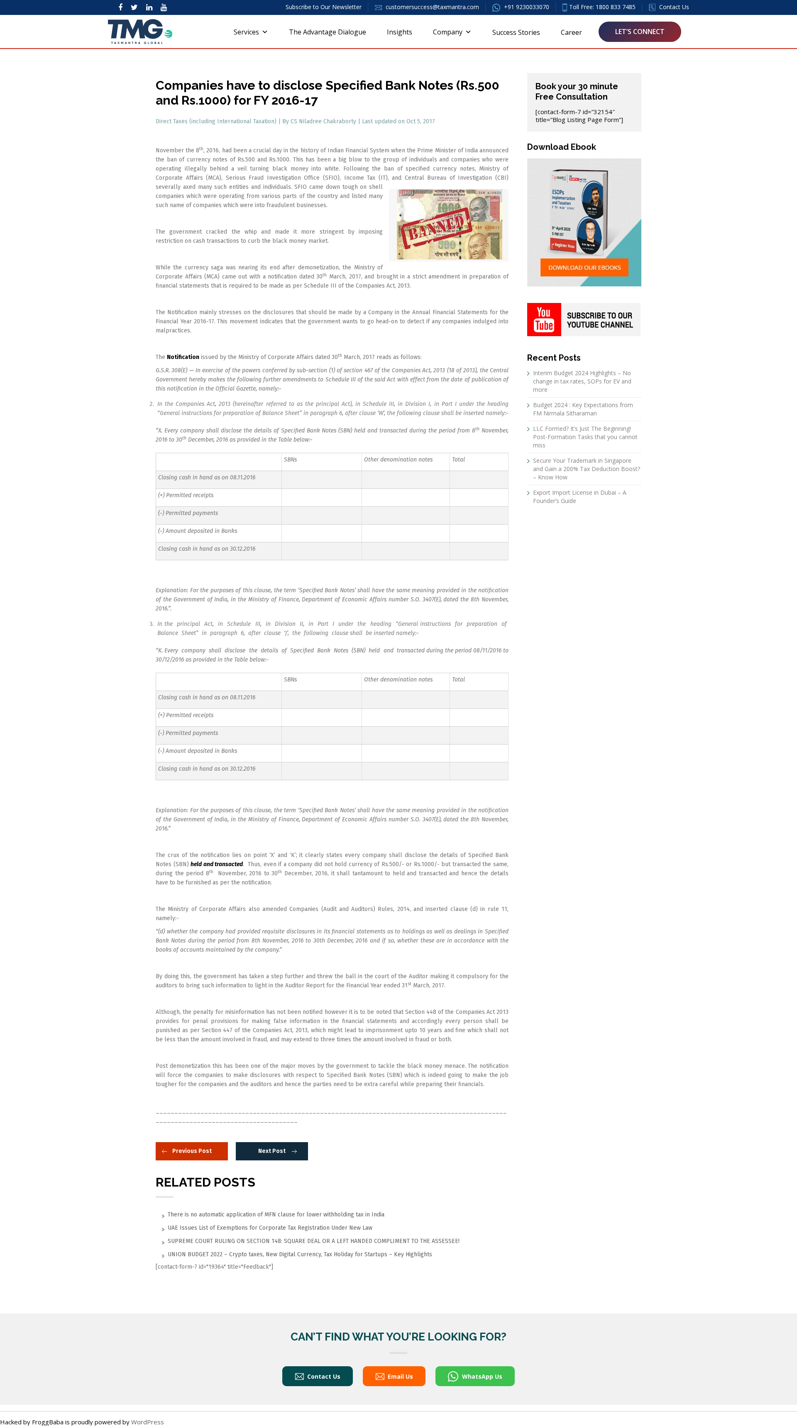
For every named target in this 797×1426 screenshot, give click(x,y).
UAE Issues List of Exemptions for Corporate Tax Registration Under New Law (270, 1227)
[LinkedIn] (149, 7)
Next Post (272, 1151)
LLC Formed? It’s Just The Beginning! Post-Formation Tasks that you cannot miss (585, 437)
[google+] (164, 7)
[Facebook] (120, 7)
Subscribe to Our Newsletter (324, 7)
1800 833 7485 (616, 7)
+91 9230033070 (525, 7)
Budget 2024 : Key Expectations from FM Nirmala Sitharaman (583, 409)
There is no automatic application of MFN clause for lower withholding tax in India (276, 1214)
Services (246, 32)
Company (447, 32)
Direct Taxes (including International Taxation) (217, 121)
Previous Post (192, 1151)
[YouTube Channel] (584, 319)
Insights (399, 32)
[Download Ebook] (584, 221)
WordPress (147, 1422)
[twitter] (134, 7)
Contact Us (673, 7)
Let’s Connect (640, 31)
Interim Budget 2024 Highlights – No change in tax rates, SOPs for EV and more (582, 381)
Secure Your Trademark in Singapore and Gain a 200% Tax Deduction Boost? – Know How (586, 469)
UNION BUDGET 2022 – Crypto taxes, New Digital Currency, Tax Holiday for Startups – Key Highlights (300, 1254)
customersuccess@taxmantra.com (432, 7)
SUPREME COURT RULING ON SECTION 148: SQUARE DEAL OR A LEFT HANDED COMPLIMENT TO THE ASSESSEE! (314, 1241)
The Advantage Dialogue (327, 32)
